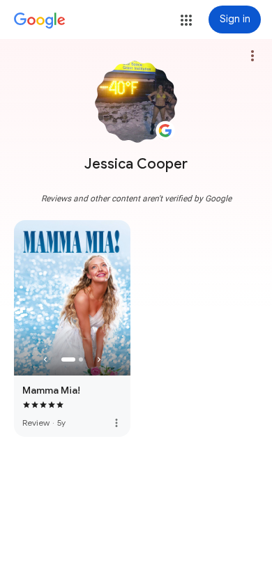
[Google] (40, 21)
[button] (186, 20)
